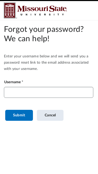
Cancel (50, 115)
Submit (19, 115)
